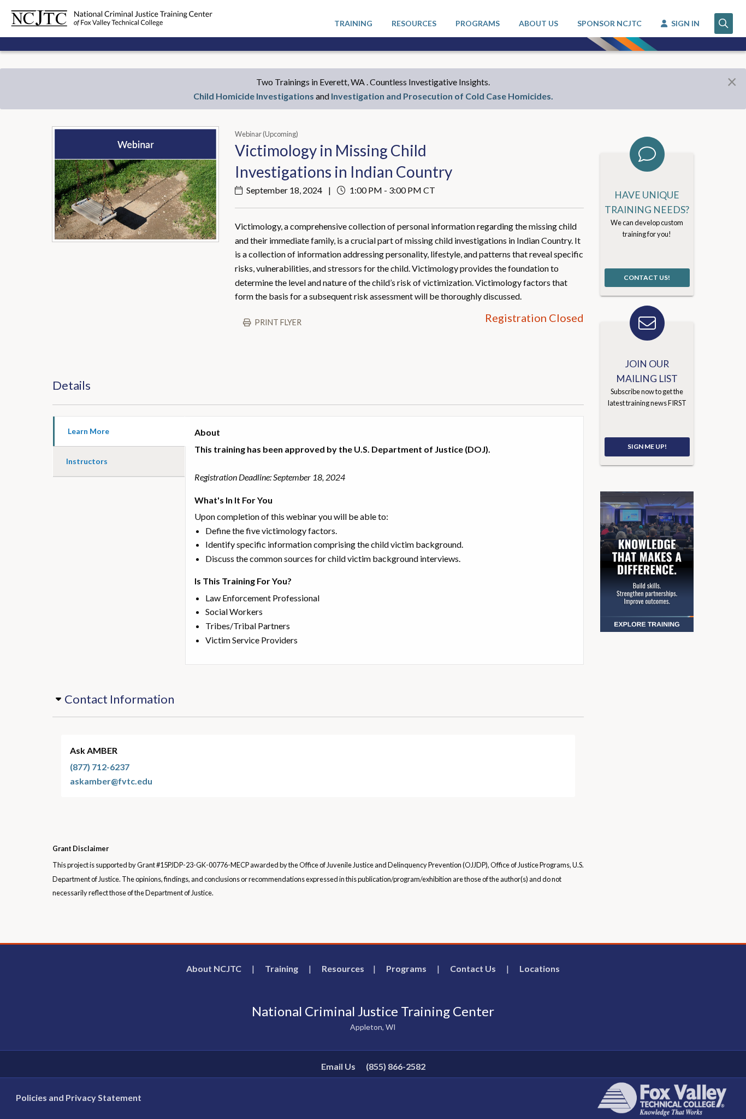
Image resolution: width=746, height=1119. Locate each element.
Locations (539, 968)
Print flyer (277, 322)
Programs (406, 968)
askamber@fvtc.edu (111, 781)
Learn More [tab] (88, 431)
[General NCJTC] (647, 560)
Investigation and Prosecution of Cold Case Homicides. (442, 96)
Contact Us (473, 968)
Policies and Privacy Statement (78, 1097)
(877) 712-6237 (99, 766)
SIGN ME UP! (647, 446)
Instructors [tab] (87, 461)
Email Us (338, 1066)
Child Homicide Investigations (253, 96)
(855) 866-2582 (395, 1066)
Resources (343, 968)
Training (281, 968)
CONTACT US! (647, 277)
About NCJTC (213, 968)
